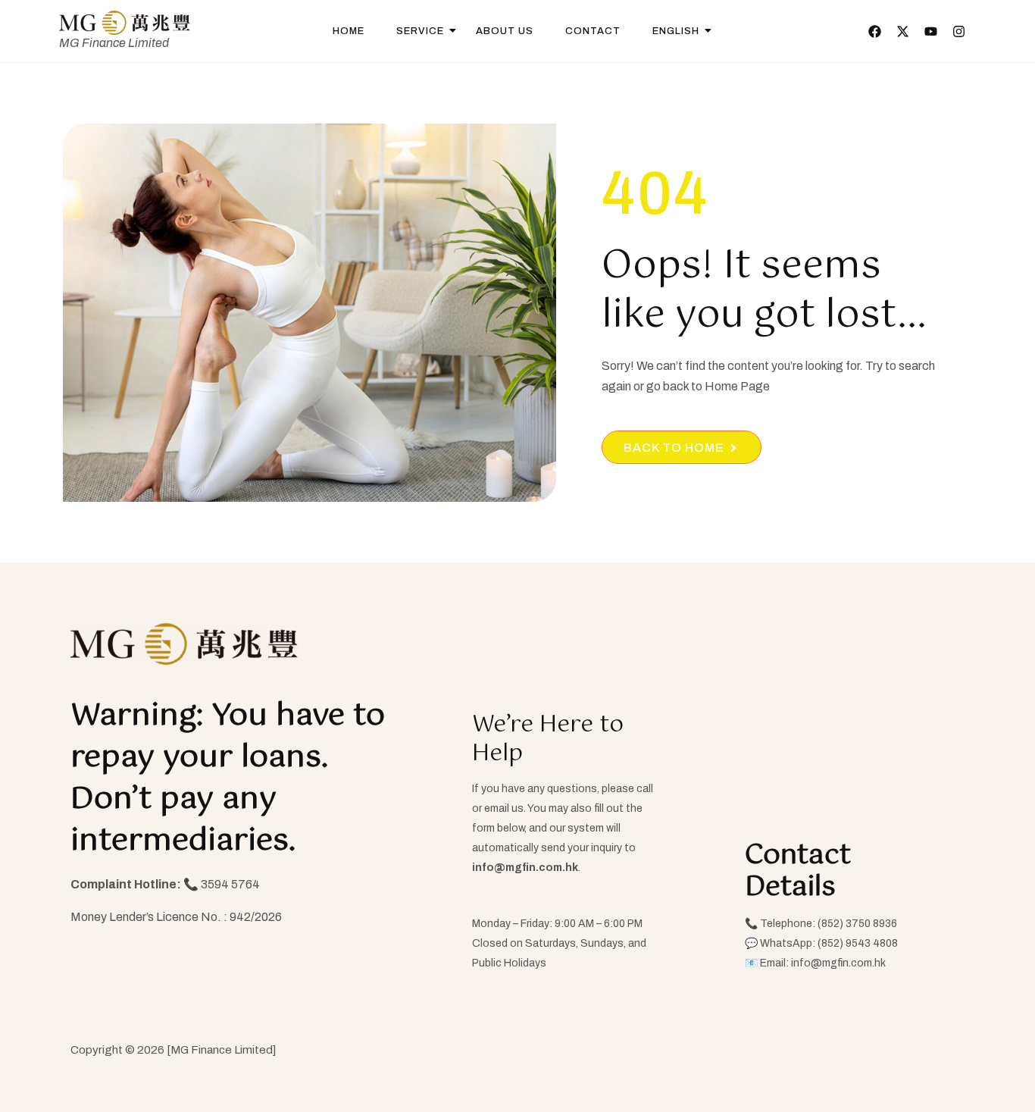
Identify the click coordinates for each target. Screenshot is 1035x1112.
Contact (593, 31)
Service (420, 31)
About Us (504, 31)
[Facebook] (875, 31)
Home (348, 31)
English (675, 31)
